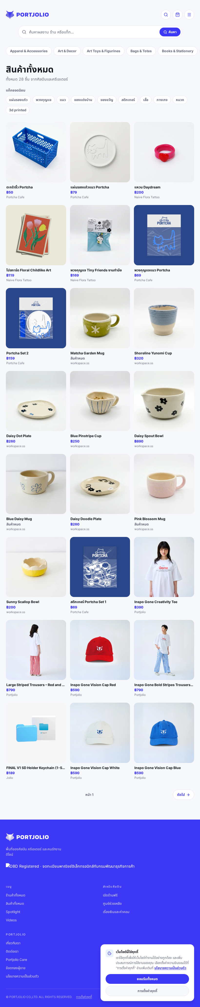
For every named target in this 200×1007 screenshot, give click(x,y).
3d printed (17, 110)
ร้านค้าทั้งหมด (15, 895)
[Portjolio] (27, 15)
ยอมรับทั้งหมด (147, 979)
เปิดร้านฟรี (110, 895)
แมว (63, 100)
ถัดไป (181, 794)
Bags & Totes (141, 51)
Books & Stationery (177, 51)
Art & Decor (67, 51)
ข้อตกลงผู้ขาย (15, 968)
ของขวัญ (106, 100)
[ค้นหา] (166, 15)
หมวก (180, 100)
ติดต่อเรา (12, 951)
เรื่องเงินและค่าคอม (116, 912)
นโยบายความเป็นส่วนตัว (22, 976)
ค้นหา (173, 32)
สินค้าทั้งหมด (15, 903)
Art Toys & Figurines (103, 51)
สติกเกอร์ (128, 100)
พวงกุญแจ (43, 100)
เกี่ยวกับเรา (13, 943)
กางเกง (162, 100)
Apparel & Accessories (29, 51)
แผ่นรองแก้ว (18, 100)
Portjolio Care (16, 959)
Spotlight (13, 912)
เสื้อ (145, 100)
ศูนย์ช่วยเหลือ (112, 903)
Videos (11, 920)
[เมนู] (189, 15)
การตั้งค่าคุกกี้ (84, 997)
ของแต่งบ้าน (83, 100)
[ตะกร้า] (177, 15)
